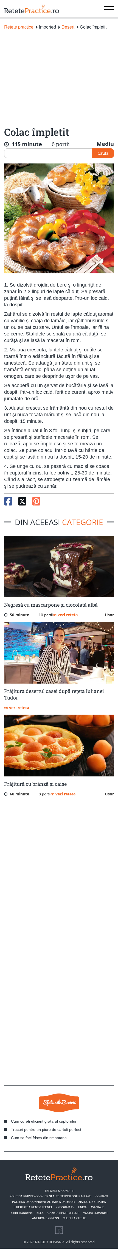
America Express (45, 1218)
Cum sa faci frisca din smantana (39, 1138)
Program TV (65, 1207)
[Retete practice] (31, 9)
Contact (101, 1196)
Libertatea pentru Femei (33, 1207)
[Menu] (109, 9)
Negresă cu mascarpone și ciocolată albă (51, 604)
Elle (40, 1213)
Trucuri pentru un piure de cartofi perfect (46, 1129)
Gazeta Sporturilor (63, 1213)
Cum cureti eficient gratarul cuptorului (43, 1121)
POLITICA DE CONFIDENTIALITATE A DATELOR (43, 1202)
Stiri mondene (22, 1213)
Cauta (103, 153)
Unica (82, 1207)
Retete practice (18, 27)
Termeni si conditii (59, 1191)
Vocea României (95, 1213)
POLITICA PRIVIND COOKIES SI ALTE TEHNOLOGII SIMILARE (51, 1196)
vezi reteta (67, 614)
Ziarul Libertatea (92, 1202)
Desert (67, 27)
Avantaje (97, 1207)
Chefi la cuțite (74, 1218)
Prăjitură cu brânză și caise (35, 784)
